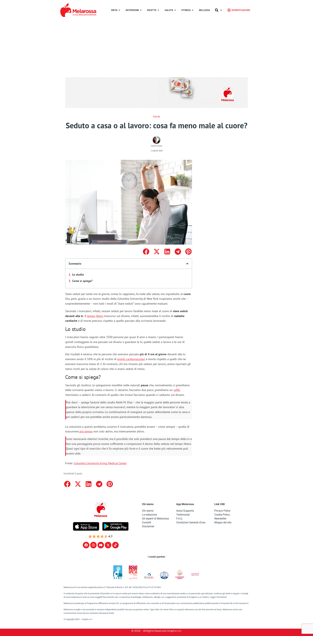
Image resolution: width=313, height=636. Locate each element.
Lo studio (78, 274)
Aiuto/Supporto (185, 510)
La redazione (149, 514)
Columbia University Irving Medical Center (100, 463)
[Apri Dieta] (119, 10)
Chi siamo (148, 510)
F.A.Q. (179, 518)
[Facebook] (86, 545)
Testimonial (183, 514)
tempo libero (95, 316)
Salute (156, 116)
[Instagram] (93, 545)
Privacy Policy (222, 510)
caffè (176, 390)
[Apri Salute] (175, 10)
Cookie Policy (222, 514)
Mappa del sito (222, 522)
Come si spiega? (82, 281)
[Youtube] (100, 545)
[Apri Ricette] (158, 10)
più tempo (86, 431)
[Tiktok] (115, 545)
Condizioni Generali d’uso (190, 522)
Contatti (146, 522)
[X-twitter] (108, 545)
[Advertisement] (156, 45)
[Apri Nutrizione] (141, 10)
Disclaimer (148, 526)
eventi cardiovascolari (131, 359)
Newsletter (220, 518)
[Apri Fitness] (193, 10)
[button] (146, 251)
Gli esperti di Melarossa (155, 518)
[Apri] (221, 10)
